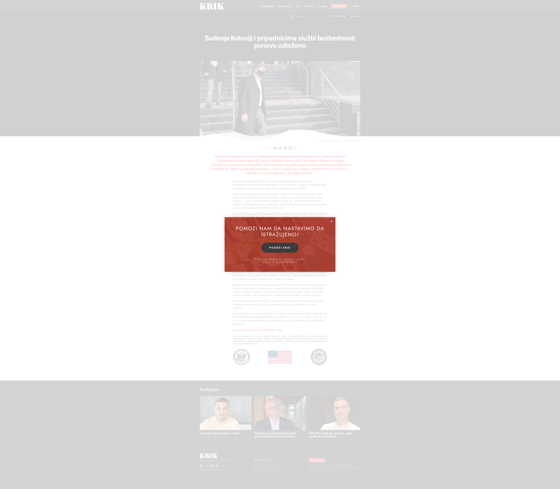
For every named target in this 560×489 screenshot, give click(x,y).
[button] (331, 221)
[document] (280, 244)
